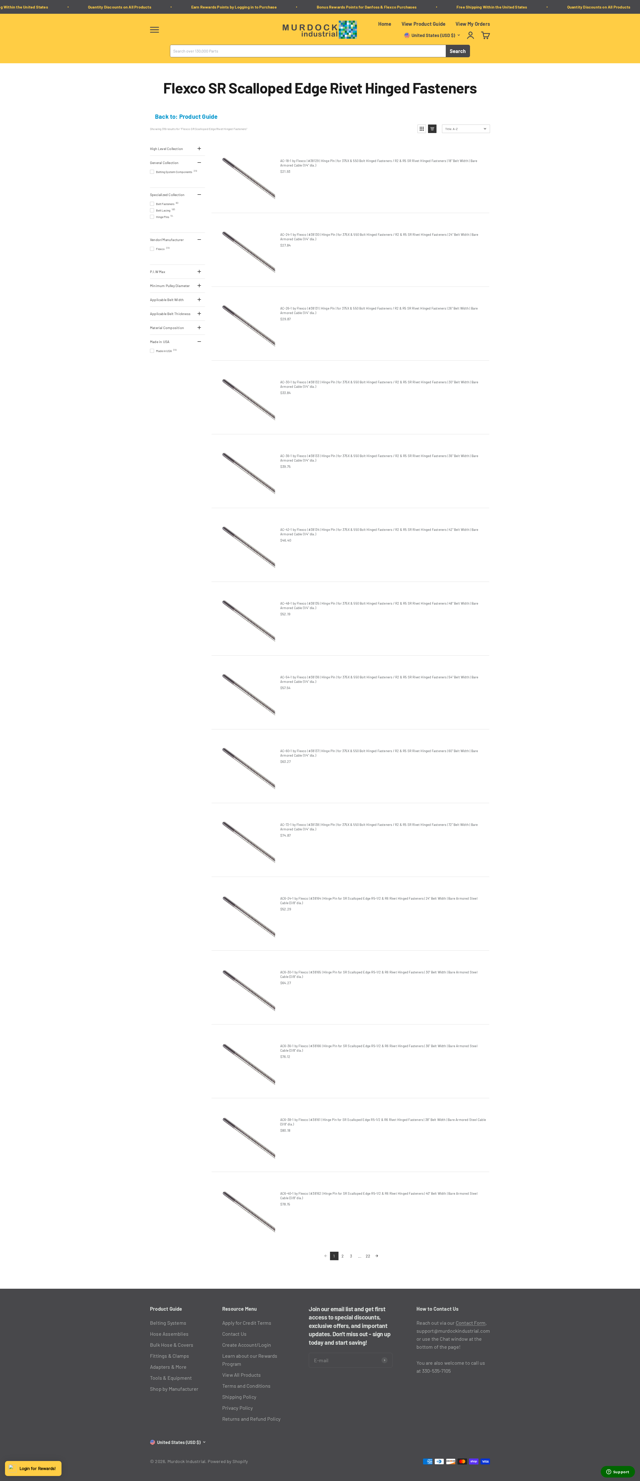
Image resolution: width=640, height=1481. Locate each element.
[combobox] (308, 51)
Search (458, 51)
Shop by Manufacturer (174, 1389)
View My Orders (473, 24)
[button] (422, 129)
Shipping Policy (239, 1397)
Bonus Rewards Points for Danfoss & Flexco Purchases (345, 7)
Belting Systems (168, 1323)
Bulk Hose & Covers (172, 1345)
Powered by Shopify (228, 1461)
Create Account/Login (246, 1345)
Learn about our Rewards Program (250, 1360)
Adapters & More (168, 1367)
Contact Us (234, 1334)
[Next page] (376, 1256)
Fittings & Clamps (169, 1356)
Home (385, 24)
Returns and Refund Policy (251, 1419)
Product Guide (198, 116)
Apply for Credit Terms (246, 1323)
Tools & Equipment (171, 1378)
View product (301, 181)
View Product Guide (424, 24)
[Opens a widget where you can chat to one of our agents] (617, 1472)
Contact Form (471, 1323)
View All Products (241, 1375)
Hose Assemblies (169, 1334)
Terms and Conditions (246, 1386)
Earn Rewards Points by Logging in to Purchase (212, 7)
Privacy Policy (237, 1408)
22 (368, 1255)
